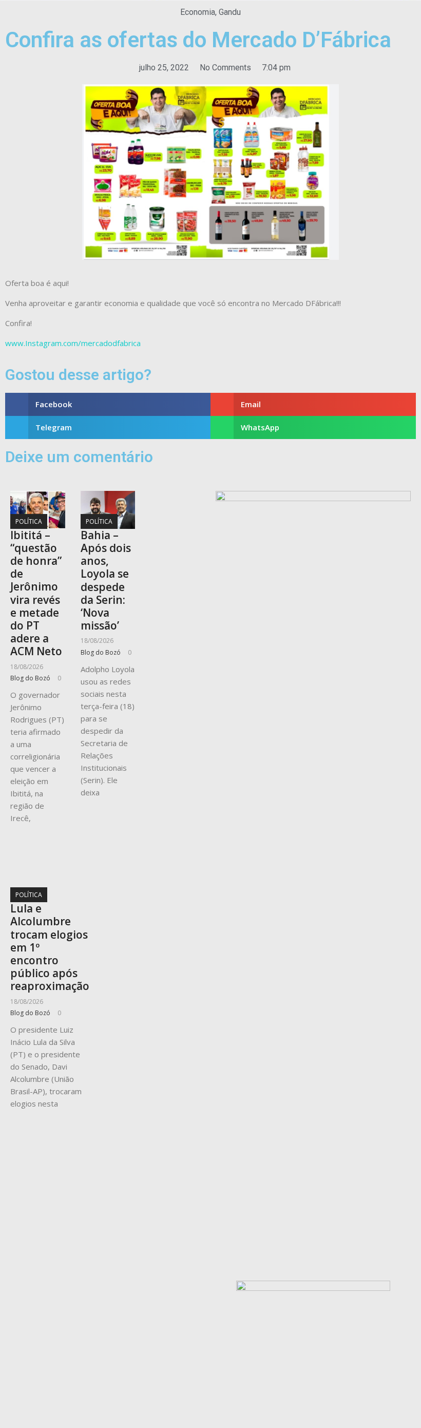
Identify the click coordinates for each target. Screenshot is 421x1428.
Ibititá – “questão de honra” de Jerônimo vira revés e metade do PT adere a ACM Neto (36, 593)
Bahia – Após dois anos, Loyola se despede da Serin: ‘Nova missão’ (106, 580)
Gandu (230, 12)
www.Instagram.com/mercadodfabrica (73, 343)
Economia (197, 12)
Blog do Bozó (30, 678)
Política (28, 521)
